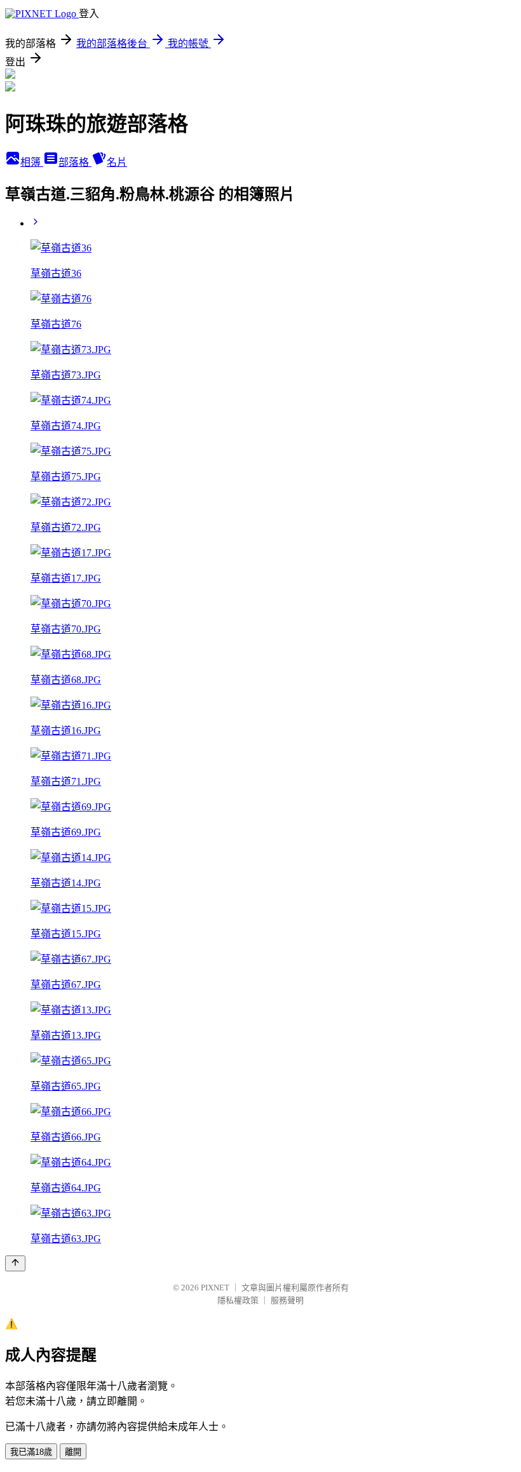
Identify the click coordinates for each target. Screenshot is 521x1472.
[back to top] (15, 1263)
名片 (117, 162)
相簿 (31, 162)
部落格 (74, 162)
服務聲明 (287, 1300)
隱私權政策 (238, 1300)
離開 (73, 1452)
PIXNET (215, 1287)
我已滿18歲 (31, 1452)
